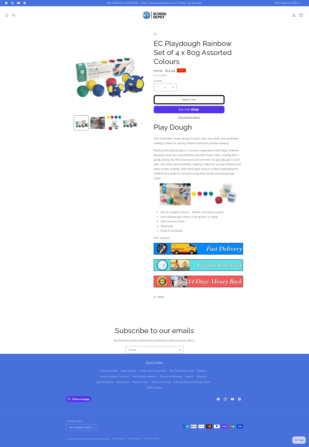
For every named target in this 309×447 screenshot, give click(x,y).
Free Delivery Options (144, 376)
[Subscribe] (179, 350)
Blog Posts (123, 382)
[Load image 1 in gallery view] (81, 123)
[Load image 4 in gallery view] (130, 123)
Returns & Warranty (171, 376)
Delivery (201, 371)
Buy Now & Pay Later (182, 371)
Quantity (158, 81)
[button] (6, 15)
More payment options (189, 117)
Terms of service (151, 439)
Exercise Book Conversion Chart (192, 382)
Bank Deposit (128, 371)
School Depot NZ (82, 439)
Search (189, 376)
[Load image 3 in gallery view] (114, 123)
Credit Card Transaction (153, 371)
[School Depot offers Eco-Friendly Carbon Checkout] (198, 270)
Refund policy (118, 439)
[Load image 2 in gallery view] (97, 123)
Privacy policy (134, 439)
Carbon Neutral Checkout (114, 376)
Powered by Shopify (99, 439)
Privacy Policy (140, 382)
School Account (109, 371)
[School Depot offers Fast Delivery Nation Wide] (198, 254)
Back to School (105, 382)
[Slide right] (142, 122)
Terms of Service (161, 382)
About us (202, 376)
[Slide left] (69, 122)
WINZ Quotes (154, 388)
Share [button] (160, 297)
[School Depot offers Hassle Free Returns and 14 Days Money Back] (198, 287)
